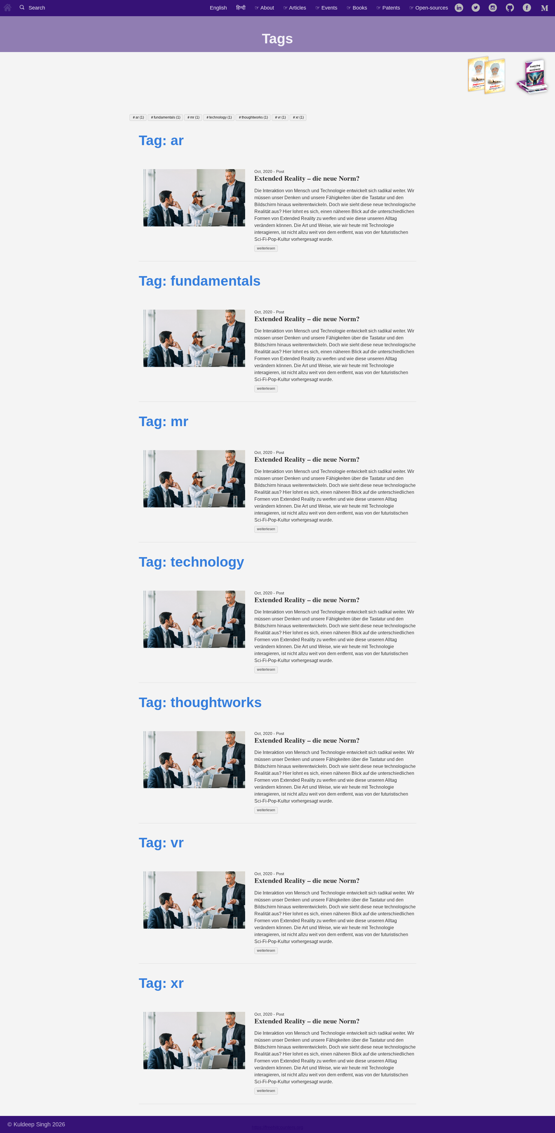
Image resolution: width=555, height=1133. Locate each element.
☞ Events (326, 8)
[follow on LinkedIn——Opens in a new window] (461, 8)
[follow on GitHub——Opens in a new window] (512, 8)
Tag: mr (163, 421)
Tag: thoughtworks (200, 702)
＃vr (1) (280, 117)
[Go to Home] (7, 6)
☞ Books (357, 8)
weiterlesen (266, 248)
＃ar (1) (138, 117)
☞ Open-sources (428, 8)
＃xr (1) (298, 117)
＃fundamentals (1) (165, 117)
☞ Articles (294, 8)
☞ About (264, 8)
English (218, 8)
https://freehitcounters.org (277, 1127)
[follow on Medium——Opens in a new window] (546, 8)
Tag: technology (191, 562)
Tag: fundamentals (200, 281)
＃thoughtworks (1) (253, 117)
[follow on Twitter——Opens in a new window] (478, 8)
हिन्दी (240, 8)
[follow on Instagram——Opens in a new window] (495, 8)
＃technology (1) (219, 117)
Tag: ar (161, 140)
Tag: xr (161, 983)
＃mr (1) (193, 117)
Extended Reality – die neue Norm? (307, 178)
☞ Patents (388, 8)
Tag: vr (161, 842)
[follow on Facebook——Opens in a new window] (529, 8)
